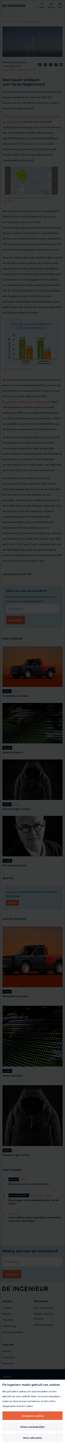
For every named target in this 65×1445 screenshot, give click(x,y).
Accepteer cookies (32, 1415)
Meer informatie (32, 1437)
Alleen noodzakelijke (32, 1426)
